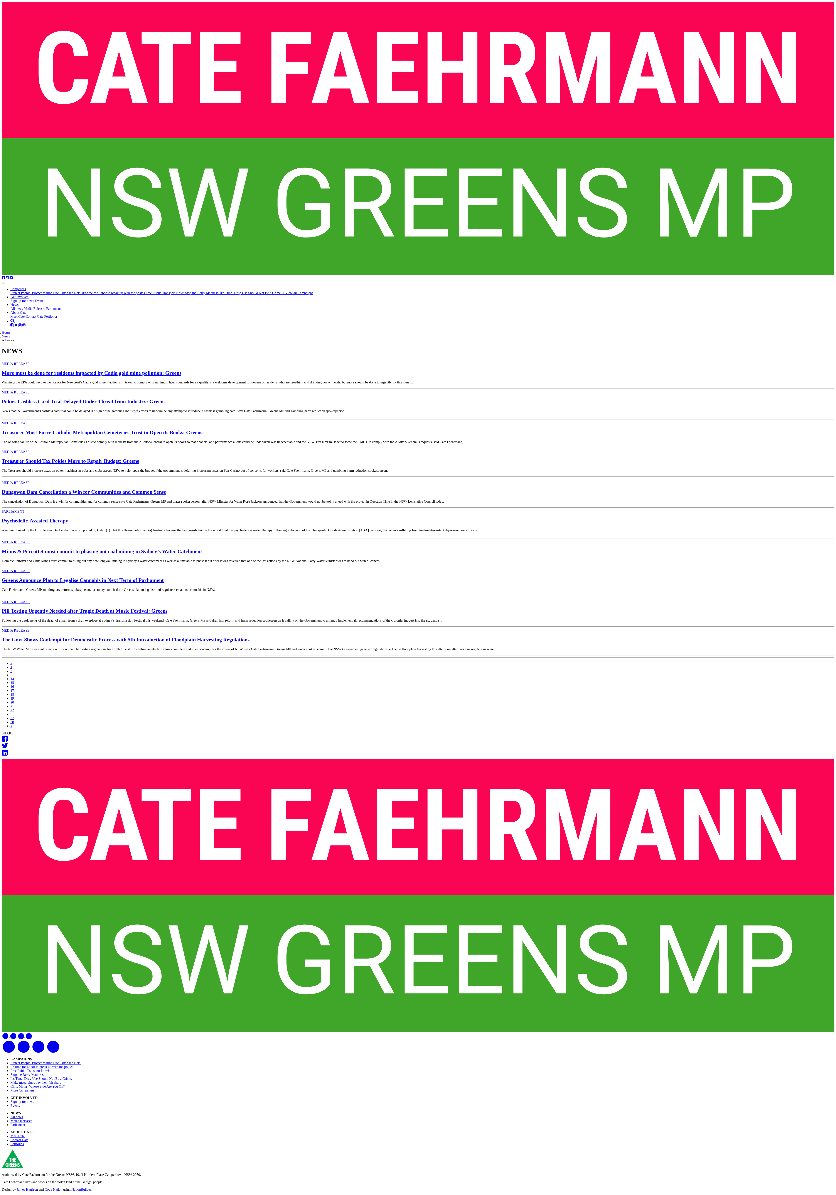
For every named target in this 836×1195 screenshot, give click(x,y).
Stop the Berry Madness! (202, 293)
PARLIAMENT (13, 511)
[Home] (418, 139)
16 (12, 686)
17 (12, 690)
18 (12, 694)
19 (12, 698)
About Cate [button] (18, 312)
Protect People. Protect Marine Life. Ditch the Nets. (46, 293)
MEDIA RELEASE (16, 364)
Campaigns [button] (18, 289)
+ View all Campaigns (297, 293)
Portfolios (50, 316)
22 (12, 710)
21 (12, 706)
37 (12, 718)
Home (6, 332)
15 (12, 683)
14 (12, 679)
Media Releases (35, 308)
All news (17, 308)
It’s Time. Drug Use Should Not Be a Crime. (251, 293)
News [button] (14, 305)
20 (12, 702)
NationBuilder (81, 1189)
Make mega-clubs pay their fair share (35, 1082)
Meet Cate (17, 316)
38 (12, 722)
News (6, 336)
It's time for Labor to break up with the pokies (114, 293)
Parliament (53, 308)
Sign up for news (22, 301)
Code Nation (53, 1189)
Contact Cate (34, 316)
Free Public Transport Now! (165, 293)
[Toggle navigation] (3, 282)
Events (39, 301)
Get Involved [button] (19, 297)
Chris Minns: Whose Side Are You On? (37, 1086)
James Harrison (27, 1189)
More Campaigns (22, 1090)
